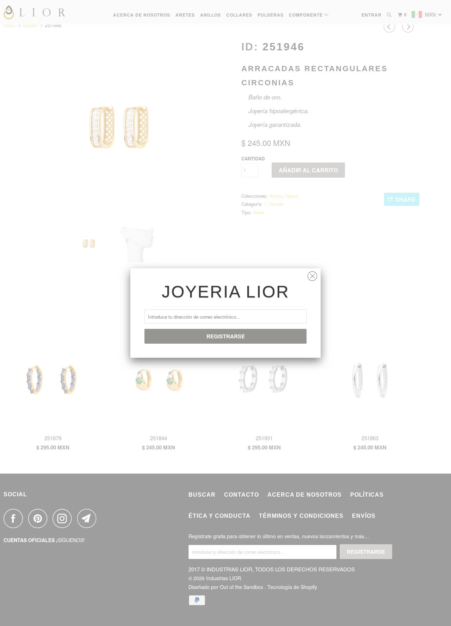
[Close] (312, 274)
